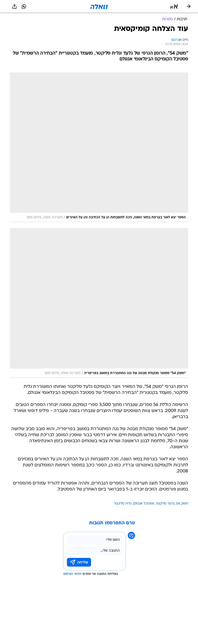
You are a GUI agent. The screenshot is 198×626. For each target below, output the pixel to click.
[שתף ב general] (14, 6)
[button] (174, 6)
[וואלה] (99, 6)
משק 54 (182, 503)
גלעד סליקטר (165, 503)
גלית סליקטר (122, 503)
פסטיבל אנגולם (143, 503)
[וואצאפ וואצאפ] (23, 6)
